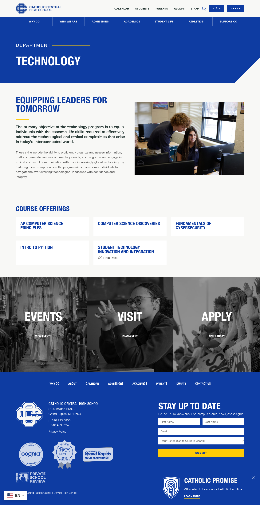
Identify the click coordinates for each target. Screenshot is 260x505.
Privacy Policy (57, 431)
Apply (236, 8)
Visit (217, 8)
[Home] (38, 8)
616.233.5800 (61, 420)
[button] (68, 21)
